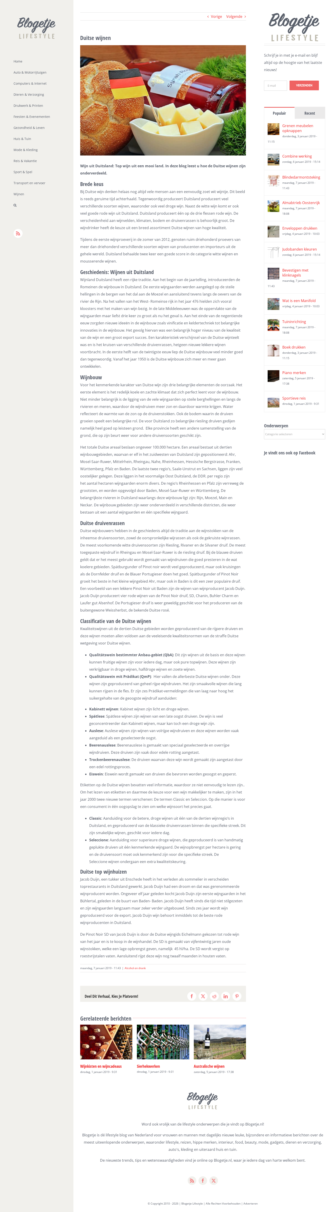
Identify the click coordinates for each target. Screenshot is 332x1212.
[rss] (192, 1180)
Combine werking (297, 156)
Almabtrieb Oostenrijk (301, 202)
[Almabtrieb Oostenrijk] (273, 203)
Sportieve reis (294, 398)
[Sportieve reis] (273, 399)
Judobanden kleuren (299, 249)
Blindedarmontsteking (301, 177)
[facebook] (203, 1180)
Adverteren (250, 1203)
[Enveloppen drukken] (273, 229)
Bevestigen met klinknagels (295, 273)
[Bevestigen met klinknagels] (273, 271)
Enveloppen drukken (299, 228)
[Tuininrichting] (273, 322)
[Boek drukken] (273, 348)
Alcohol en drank (135, 968)
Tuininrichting (294, 321)
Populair (279, 113)
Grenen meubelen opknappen (297, 128)
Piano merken (294, 372)
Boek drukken (294, 347)
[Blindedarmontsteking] (273, 178)
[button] (36, 205)
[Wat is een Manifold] (273, 301)
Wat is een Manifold (299, 300)
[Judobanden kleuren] (273, 250)
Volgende (234, 16)
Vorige (216, 16)
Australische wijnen (152, 1066)
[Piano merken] (273, 373)
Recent (309, 113)
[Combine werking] (273, 157)
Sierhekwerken (91, 1066)
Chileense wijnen (207, 1066)
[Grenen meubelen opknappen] (273, 126)
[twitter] (213, 1180)
